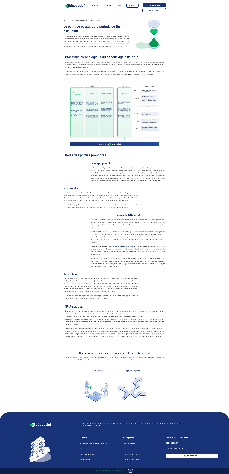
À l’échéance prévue (110, 44)
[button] (154, 5)
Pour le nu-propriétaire (98, 176)
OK (130, 471)
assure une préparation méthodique (124, 246)
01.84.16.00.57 (172, 443)
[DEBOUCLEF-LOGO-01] (74, 2)
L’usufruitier (68, 193)
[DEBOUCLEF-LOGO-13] (39, 421)
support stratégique (126, 232)
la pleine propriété (118, 173)
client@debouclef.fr (174, 448)
